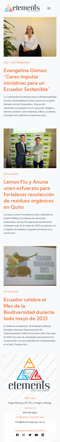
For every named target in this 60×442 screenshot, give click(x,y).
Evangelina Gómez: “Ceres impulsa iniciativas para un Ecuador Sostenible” (27, 79)
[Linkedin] (42, 435)
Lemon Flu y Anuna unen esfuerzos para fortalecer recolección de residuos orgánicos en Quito (29, 194)
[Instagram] (23, 435)
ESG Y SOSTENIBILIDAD (17, 62)
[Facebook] (17, 435)
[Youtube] (36, 435)
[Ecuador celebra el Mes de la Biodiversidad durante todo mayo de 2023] (30, 266)
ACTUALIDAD (11, 174)
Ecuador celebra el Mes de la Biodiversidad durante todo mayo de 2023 (29, 308)
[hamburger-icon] (49, 8)
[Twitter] (30, 435)
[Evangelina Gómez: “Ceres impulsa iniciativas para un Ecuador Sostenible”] (30, 37)
